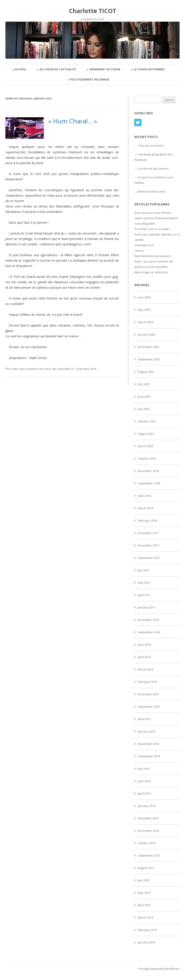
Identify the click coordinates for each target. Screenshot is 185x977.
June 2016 (144, 645)
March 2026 (145, 322)
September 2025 (149, 359)
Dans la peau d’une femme (152, 213)
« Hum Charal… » (72, 121)
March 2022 (145, 446)
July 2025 (143, 384)
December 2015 (148, 694)
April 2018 (144, 496)
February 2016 (147, 682)
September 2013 (149, 855)
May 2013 (144, 893)
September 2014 (149, 756)
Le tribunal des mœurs (153, 168)
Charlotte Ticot (144, 245)
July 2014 (143, 769)
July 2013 (143, 880)
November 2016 (148, 620)
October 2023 (147, 421)
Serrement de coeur (104, 69)
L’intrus (139, 251)
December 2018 (148, 471)
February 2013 (147, 930)
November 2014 (148, 744)
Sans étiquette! (144, 223)
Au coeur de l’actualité (58, 69)
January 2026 (146, 334)
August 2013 (146, 868)
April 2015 (144, 719)
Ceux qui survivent (150, 145)
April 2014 (144, 793)
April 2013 (144, 905)
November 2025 (148, 347)
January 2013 (146, 942)
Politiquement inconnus (89, 79)
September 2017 (149, 558)
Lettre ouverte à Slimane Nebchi (156, 218)
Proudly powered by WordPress (159, 969)
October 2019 (147, 458)
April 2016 (144, 657)
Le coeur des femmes (149, 69)
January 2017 (146, 607)
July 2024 (143, 409)
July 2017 (143, 570)
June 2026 (144, 297)
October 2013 (147, 843)
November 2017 (148, 545)
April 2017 (144, 595)
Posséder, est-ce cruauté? (152, 229)
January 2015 (146, 731)
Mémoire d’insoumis (151, 191)
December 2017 (148, 533)
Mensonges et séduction (151, 272)
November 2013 (148, 831)
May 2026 (144, 310)
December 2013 (148, 818)
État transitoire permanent (152, 256)
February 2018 (147, 520)
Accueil (20, 69)
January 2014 (146, 806)
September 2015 (149, 707)
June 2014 (144, 781)
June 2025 (144, 396)
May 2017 (144, 583)
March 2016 (145, 669)
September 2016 (149, 632)
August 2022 (146, 434)
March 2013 (145, 917)
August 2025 (146, 372)
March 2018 (145, 508)
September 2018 (149, 483)
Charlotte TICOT (92, 11)
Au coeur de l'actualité (54, 369)
